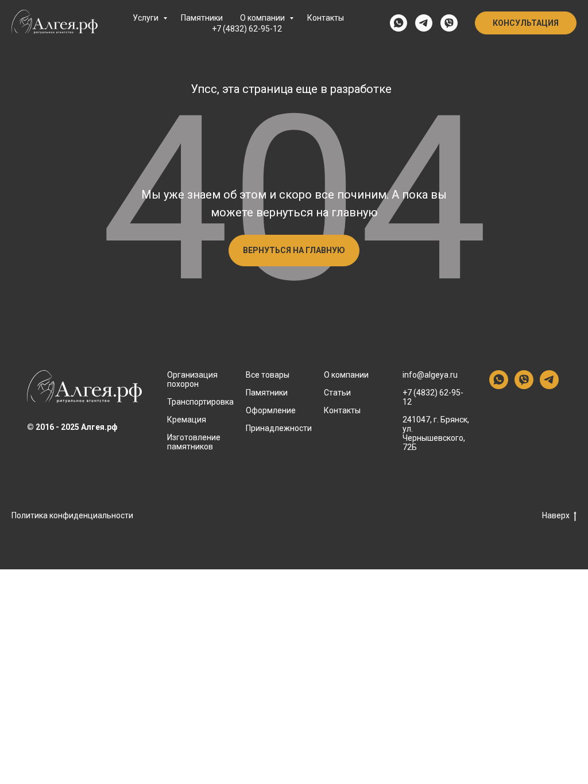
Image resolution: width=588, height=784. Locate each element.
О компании (263, 17)
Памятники (202, 17)
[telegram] (423, 23)
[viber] (449, 23)
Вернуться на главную (294, 250)
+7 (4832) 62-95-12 (247, 28)
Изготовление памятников (193, 442)
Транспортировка (200, 401)
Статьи (337, 392)
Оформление (271, 410)
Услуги (146, 17)
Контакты (325, 17)
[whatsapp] (398, 23)
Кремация (186, 419)
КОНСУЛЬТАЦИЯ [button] (526, 23)
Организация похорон (192, 379)
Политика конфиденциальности (72, 515)
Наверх (556, 515)
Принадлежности (279, 428)
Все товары (267, 374)
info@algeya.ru (430, 374)
